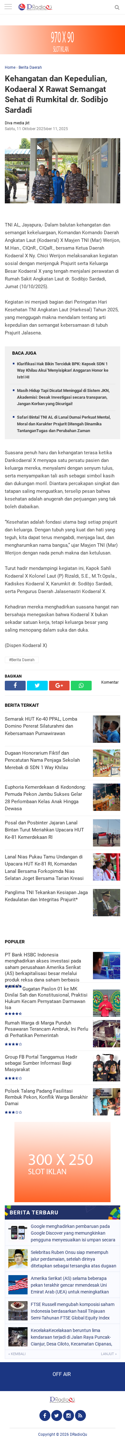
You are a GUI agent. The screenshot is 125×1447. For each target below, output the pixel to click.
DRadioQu (78, 1434)
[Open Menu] (8, 7)
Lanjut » (109, 1354)
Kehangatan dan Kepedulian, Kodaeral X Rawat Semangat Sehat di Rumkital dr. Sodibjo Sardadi (56, 94)
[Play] (21, 1376)
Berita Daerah (30, 67)
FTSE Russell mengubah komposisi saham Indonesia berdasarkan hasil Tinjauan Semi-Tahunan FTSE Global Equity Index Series (72, 1311)
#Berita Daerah (22, 660)
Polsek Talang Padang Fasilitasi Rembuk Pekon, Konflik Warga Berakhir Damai (46, 1097)
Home (10, 67)
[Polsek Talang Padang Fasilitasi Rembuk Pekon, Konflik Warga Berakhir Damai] (106, 1102)
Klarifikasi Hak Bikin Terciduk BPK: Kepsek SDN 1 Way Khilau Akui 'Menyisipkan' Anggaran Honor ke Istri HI (62, 370)
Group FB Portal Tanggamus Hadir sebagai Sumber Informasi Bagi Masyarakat (41, 1063)
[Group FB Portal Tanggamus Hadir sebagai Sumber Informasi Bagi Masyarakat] (106, 1068)
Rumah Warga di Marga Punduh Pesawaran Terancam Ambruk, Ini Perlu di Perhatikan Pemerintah (46, 1029)
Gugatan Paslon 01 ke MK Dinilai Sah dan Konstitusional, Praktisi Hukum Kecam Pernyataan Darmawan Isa (46, 998)
